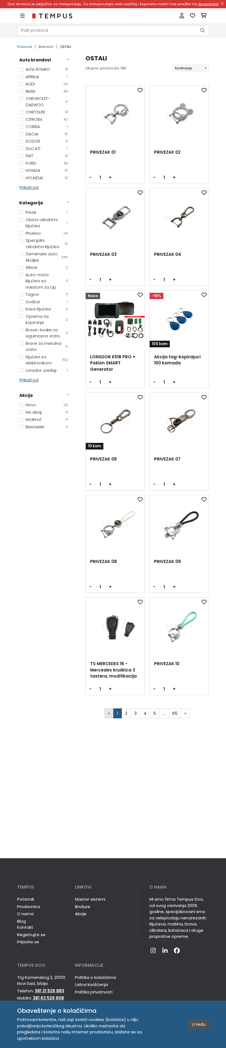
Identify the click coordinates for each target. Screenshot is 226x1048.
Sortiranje (183, 68)
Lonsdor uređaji (47, 370)
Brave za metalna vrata (47, 346)
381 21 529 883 (49, 991)
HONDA (47, 170)
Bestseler (47, 427)
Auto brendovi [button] (35, 60)
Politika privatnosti (93, 992)
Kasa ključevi (47, 309)
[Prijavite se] (181, 15)
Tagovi (47, 294)
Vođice (47, 302)
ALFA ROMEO (47, 69)
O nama (25, 914)
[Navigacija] (22, 16)
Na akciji (47, 412)
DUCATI (47, 148)
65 (174, 713)
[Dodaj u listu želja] (140, 90)
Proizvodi (24, 46)
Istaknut (47, 419)
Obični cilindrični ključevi (47, 223)
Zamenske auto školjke (47, 257)
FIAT (47, 156)
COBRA (47, 126)
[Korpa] (203, 15)
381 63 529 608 (48, 998)
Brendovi (46, 46)
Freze (47, 212)
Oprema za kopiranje (47, 319)
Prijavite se (28, 942)
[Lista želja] (192, 15)
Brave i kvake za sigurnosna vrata (47, 333)
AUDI (47, 84)
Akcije (81, 914)
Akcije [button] (26, 395)
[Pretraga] (202, 30)
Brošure (82, 906)
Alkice (47, 267)
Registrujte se (31, 935)
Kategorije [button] (31, 203)
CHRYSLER (47, 112)
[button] (42, 887)
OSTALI (65, 46)
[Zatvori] (222, 3)
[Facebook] (177, 950)
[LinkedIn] (165, 950)
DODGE (47, 141)
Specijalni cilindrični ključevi (47, 243)
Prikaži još (29, 187)
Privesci (47, 233)
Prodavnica (28, 906)
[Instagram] (153, 950)
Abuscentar (208, 4)
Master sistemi (90, 899)
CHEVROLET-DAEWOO (47, 102)
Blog (21, 921)
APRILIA (47, 77)
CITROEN (47, 119)
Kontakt (25, 927)
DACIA (47, 134)
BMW (47, 91)
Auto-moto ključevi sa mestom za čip (47, 281)
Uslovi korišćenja (91, 984)
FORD (47, 163)
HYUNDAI (47, 178)
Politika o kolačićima (95, 977)
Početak (25, 899)
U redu (198, 1024)
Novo (47, 405)
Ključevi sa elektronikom (47, 360)
